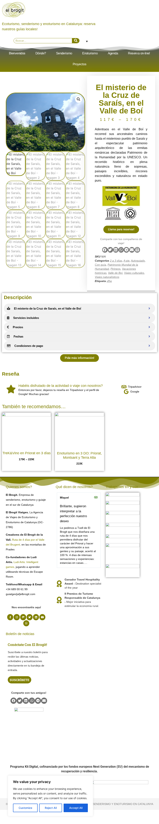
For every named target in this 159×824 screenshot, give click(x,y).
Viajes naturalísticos (107, 276)
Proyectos (79, 64)
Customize (25, 807)
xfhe (109, 281)
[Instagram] (17, 617)
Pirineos (115, 268)
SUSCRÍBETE (19, 680)
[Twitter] (30, 617)
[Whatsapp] (26, 623)
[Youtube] (42, 617)
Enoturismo (90, 53)
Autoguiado (138, 260)
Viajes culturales (134, 272)
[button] (78, 99)
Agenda (113, 53)
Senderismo (64, 53)
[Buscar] (75, 40)
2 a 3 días (116, 260)
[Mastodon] (23, 617)
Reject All (51, 807)
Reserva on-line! (139, 53)
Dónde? (40, 53)
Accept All (75, 807)
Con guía (100, 264)
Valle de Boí (115, 272)
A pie (127, 260)
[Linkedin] (36, 617)
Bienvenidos (17, 53)
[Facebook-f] (10, 617)
